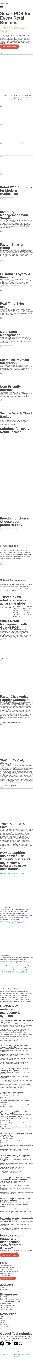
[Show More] (16, 889)
